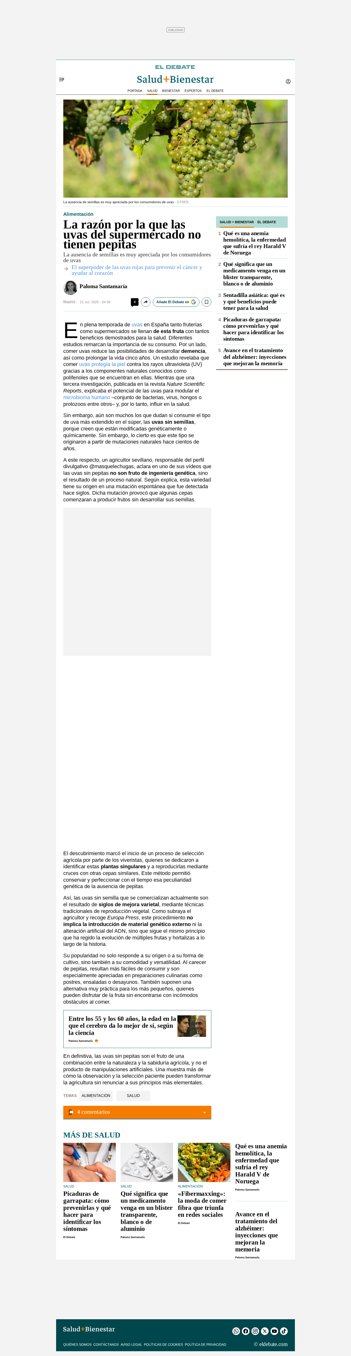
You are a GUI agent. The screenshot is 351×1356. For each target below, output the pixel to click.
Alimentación (96, 1096)
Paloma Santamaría (103, 286)
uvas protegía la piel (102, 364)
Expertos (193, 91)
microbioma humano (86, 397)
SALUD (152, 91)
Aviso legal (131, 1344)
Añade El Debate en (172, 302)
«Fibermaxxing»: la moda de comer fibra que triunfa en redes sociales (202, 1204)
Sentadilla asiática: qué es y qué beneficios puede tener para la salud (254, 301)
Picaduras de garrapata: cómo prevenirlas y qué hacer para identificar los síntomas (253, 329)
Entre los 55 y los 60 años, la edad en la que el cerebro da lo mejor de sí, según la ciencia (122, 1025)
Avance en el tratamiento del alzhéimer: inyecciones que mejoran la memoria (254, 356)
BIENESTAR (171, 91)
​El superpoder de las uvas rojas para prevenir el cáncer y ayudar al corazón (137, 270)
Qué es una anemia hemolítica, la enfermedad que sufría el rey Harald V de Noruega (254, 243)
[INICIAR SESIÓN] (288, 82)
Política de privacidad (205, 1344)
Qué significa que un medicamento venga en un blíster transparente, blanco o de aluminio (254, 273)
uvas (137, 325)
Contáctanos (106, 1344)
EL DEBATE (215, 91)
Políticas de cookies (163, 1344)
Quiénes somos (77, 1344)
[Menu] (59, 71)
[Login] (288, 82)
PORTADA (135, 91)
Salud (133, 1096)
